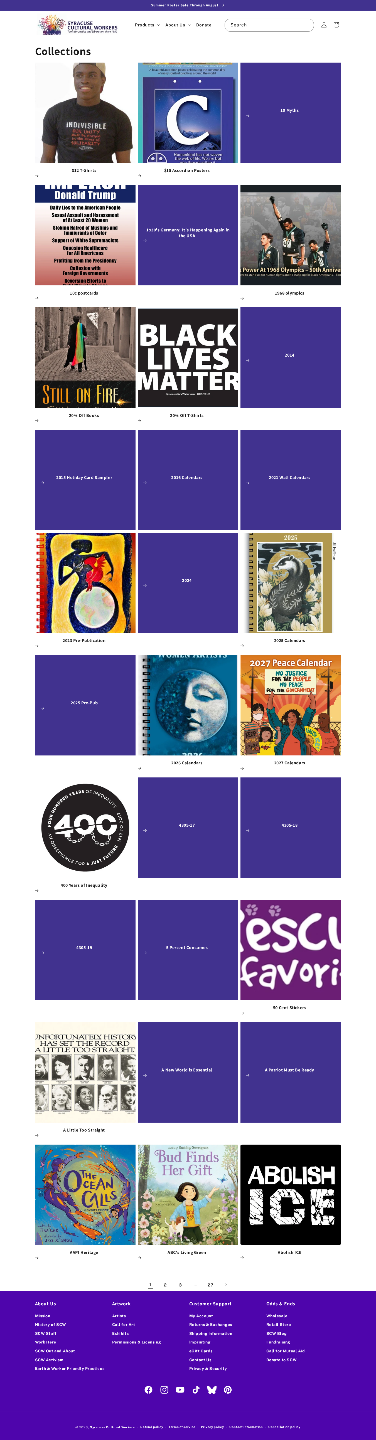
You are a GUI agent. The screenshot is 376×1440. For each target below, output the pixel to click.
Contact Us (200, 1359)
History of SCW (50, 1324)
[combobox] (269, 25)
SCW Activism (49, 1359)
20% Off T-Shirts (187, 415)
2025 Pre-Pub (84, 703)
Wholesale (276, 1315)
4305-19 (84, 947)
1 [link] (150, 1284)
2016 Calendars (186, 478)
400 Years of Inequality (84, 885)
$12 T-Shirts (84, 170)
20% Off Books (84, 415)
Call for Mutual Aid (285, 1351)
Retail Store (278, 1324)
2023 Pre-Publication (84, 640)
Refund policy (151, 1427)
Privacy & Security (208, 1368)
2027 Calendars (289, 763)
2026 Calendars (186, 763)
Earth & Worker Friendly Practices (70, 1368)
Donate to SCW (281, 1359)
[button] (147, 25)
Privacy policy (212, 1427)
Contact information (246, 1427)
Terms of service (182, 1427)
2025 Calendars (289, 640)
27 (210, 1285)
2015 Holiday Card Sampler (84, 478)
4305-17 (187, 825)
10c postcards (84, 293)
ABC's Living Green (187, 1252)
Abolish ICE (289, 1252)
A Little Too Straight (84, 1130)
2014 (289, 355)
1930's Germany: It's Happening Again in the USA (188, 233)
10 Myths (290, 110)
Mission (42, 1315)
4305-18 (290, 825)
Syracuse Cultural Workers (112, 1427)
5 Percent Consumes (187, 947)
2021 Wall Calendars (289, 478)
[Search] (307, 25)
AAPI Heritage (84, 1252)
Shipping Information (210, 1333)
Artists (119, 1315)
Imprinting (200, 1342)
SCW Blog (276, 1333)
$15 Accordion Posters (187, 170)
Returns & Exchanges (210, 1324)
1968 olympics (289, 293)
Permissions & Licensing (136, 1342)
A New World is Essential (186, 1070)
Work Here (45, 1342)
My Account (201, 1315)
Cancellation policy (284, 1427)
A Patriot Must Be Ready (289, 1070)
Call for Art (123, 1324)
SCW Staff (46, 1333)
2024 (186, 580)
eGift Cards (201, 1351)
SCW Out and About (55, 1351)
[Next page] (226, 1285)
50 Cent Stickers (289, 1008)
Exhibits (120, 1333)
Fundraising (278, 1342)
